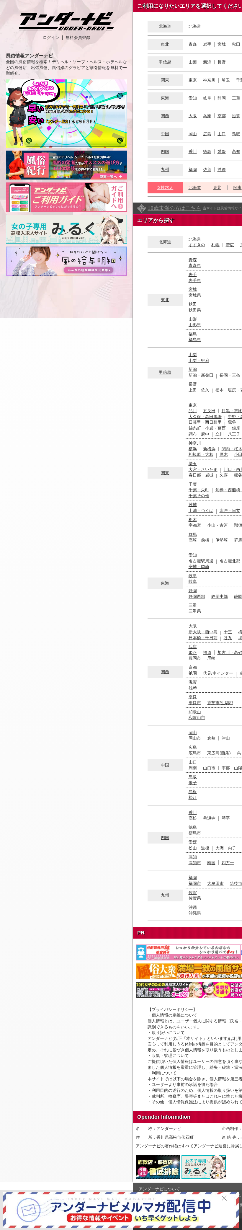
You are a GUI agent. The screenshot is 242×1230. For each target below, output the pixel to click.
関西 (165, 115)
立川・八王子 (227, 434)
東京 (193, 80)
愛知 (193, 98)
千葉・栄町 (199, 489)
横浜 (193, 448)
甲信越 (165, 62)
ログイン (51, 37)
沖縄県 (195, 913)
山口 (222, 133)
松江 (193, 797)
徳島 (207, 151)
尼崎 (211, 658)
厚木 (224, 454)
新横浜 (209, 448)
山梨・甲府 (199, 360)
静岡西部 (197, 596)
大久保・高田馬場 (205, 416)
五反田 (209, 410)
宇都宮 (195, 525)
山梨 (193, 62)
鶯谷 (232, 422)
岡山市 (195, 738)
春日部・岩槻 (201, 475)
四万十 (228, 862)
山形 (193, 319)
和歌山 (195, 711)
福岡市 (195, 883)
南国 (211, 862)
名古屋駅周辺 (201, 561)
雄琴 (193, 688)
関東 (165, 80)
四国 (165, 151)
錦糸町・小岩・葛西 (207, 428)
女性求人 (165, 187)
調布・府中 (199, 434)
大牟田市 (215, 883)
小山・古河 (217, 525)
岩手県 (195, 280)
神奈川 (209, 80)
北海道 (195, 26)
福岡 (193, 169)
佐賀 (207, 169)
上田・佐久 (199, 390)
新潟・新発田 (201, 375)
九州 (165, 169)
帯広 (230, 244)
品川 (193, 410)
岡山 (193, 133)
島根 (193, 791)
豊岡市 (195, 658)
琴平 (226, 818)
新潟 (207, 62)
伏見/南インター (218, 673)
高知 (236, 151)
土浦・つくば (201, 510)
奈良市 (195, 702)
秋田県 (195, 310)
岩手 (207, 44)
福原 (207, 652)
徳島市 (195, 833)
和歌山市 (197, 717)
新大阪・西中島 (203, 631)
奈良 (193, 696)
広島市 (195, 753)
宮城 (222, 44)
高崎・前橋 (199, 540)
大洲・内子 (225, 848)
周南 (193, 768)
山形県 (195, 324)
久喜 (224, 475)
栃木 (193, 519)
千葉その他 (199, 495)
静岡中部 (219, 596)
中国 (165, 133)
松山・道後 (199, 848)
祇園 (193, 673)
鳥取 (236, 133)
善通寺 (209, 818)
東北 (165, 44)
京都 (222, 115)
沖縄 (222, 169)
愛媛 (222, 151)
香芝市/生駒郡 (220, 702)
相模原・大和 (201, 454)
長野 (222, 62)
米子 (193, 782)
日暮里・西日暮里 (205, 422)
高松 (193, 818)
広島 (207, 133)
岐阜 (207, 98)
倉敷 (211, 738)
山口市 (209, 768)
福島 (193, 334)
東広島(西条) (219, 753)
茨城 (193, 504)
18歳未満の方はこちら (174, 208)
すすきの (197, 244)
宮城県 (195, 295)
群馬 (193, 534)
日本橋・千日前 (203, 637)
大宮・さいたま (203, 469)
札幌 (215, 244)
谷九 (228, 637)
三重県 (195, 611)
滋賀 (236, 115)
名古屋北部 (230, 561)
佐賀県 (195, 898)
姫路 (193, 652)
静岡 (222, 98)
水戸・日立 (230, 510)
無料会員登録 (78, 37)
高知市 (195, 862)
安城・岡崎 (199, 566)
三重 (236, 98)
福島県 (195, 339)
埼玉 (226, 80)
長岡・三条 (230, 375)
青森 (193, 44)
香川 (193, 151)
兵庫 (207, 115)
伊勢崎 (221, 540)
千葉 (193, 484)
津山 (226, 738)
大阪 (193, 115)
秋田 (236, 44)
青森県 (195, 265)
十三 (228, 631)
